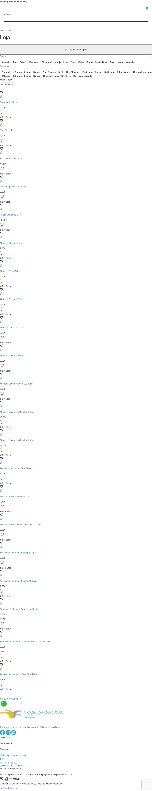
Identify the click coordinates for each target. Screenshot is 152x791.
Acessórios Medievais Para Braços (16, 468)
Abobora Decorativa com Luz (13, 355)
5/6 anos (17, 75)
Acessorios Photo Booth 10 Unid (15, 496)
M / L (60, 72)
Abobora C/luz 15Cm (10, 271)
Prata (89, 62)
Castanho (34, 62)
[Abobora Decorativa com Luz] (76, 349)
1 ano (56, 75)
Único (99, 72)
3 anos (5, 72)
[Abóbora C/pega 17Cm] (76, 293)
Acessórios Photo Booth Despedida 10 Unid (20, 524)
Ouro (73, 62)
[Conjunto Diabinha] (76, 96)
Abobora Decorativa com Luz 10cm (16, 383)
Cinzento (46, 62)
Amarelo (6, 62)
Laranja (57, 62)
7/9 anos (6, 75)
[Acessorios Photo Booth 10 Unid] (76, 490)
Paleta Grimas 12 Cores (11, 214)
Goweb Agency (10, 788)
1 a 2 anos (16, 72)
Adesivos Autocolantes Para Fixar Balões (19, 674)
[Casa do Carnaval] (15, 13)
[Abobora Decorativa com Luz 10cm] (76, 377)
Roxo (112, 62)
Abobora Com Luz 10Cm (11, 327)
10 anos (47, 75)
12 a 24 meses (73, 72)
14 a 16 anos (124, 72)
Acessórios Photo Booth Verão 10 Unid (18, 580)
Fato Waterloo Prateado (11, 158)
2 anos (27, 72)
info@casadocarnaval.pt (15, 755)
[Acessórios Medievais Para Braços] (76, 462)
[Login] (139, 11)
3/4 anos (147, 72)
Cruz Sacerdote (7, 130)
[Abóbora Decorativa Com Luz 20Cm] (76, 405)
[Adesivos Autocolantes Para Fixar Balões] (76, 668)
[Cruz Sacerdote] (76, 124)
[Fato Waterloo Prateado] (76, 152)
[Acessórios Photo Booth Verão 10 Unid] (76, 574)
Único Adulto (85, 75)
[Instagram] (8, 734)
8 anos (37, 75)
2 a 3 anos (88, 72)
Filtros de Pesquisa (79, 49)
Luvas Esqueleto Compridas (13, 186)
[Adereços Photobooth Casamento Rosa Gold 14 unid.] (76, 635)
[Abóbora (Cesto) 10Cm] (76, 236)
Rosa (104, 62)
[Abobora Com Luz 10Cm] (76, 321)
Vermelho (130, 62)
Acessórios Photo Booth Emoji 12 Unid (18, 552)
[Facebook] (3, 734)
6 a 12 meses (49, 72)
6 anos (27, 75)
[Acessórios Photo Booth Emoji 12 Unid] (76, 546)
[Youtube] (13, 734)
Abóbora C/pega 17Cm (11, 299)
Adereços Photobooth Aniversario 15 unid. (20, 608)
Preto (97, 62)
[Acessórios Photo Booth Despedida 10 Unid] (76, 518)
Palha (81, 62)
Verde (121, 62)
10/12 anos (109, 72)
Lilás (66, 62)
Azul (15, 62)
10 (17, 698)
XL (75, 75)
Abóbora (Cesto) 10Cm (11, 242)
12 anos (137, 72)
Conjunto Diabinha (8, 102)
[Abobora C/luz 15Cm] (76, 265)
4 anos (37, 72)
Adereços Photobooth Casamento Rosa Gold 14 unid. (25, 641)
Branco (23, 62)
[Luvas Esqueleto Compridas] (76, 180)
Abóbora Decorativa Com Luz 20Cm (17, 411)
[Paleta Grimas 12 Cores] (76, 208)
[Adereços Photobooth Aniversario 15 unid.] (76, 603)
